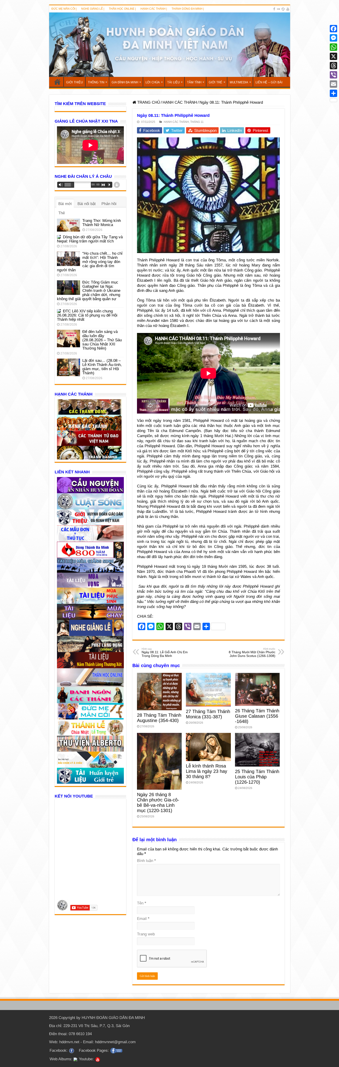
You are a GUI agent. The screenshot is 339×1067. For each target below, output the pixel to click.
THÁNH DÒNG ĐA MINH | (188, 8)
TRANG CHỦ (57, 82)
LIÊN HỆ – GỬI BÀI (269, 82)
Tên (141, 903)
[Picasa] (283, 9)
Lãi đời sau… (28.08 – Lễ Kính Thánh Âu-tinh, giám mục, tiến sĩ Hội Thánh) (102, 366)
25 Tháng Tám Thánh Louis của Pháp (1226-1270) (257, 777)
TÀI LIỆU (173, 82)
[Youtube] (288, 9)
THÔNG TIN (96, 82)
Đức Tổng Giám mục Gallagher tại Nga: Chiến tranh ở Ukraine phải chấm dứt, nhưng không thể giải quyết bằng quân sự (88, 290)
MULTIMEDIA (239, 82)
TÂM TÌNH (194, 82)
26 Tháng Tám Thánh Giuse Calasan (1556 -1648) (257, 716)
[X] (333, 56)
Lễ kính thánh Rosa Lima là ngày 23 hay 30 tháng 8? (206, 771)
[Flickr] (278, 9)
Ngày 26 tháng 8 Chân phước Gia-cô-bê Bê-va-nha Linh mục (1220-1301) (158, 802)
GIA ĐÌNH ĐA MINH (125, 82)
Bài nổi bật (86, 204)
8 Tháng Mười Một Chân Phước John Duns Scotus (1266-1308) (252, 652)
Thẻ (61, 213)
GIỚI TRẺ (215, 82)
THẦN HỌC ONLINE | (122, 8)
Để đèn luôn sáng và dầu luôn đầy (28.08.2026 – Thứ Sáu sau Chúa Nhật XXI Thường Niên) (102, 340)
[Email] (333, 84)
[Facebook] (274, 9)
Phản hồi (108, 204)
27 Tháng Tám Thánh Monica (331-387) (208, 714)
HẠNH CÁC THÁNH (180, 102)
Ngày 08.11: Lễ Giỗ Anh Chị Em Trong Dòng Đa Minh (165, 652)
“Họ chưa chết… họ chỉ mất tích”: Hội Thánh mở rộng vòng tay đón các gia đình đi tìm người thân (89, 261)
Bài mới (65, 204)
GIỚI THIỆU (74, 82)
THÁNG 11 (197, 122)
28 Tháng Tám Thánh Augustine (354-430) (159, 718)
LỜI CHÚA (153, 82)
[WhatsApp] (333, 47)
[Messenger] (333, 37)
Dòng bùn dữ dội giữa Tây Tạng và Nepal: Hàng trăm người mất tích (90, 239)
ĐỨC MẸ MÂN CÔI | (64, 8)
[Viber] (333, 74)
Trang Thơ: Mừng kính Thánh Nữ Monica (101, 222)
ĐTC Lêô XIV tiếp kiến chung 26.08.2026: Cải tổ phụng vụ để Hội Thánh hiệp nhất (87, 315)
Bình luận (146, 860)
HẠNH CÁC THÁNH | (153, 8)
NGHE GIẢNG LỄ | (92, 8)
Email (143, 918)
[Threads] (333, 65)
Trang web (146, 934)
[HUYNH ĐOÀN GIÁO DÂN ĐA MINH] (169, 44)
